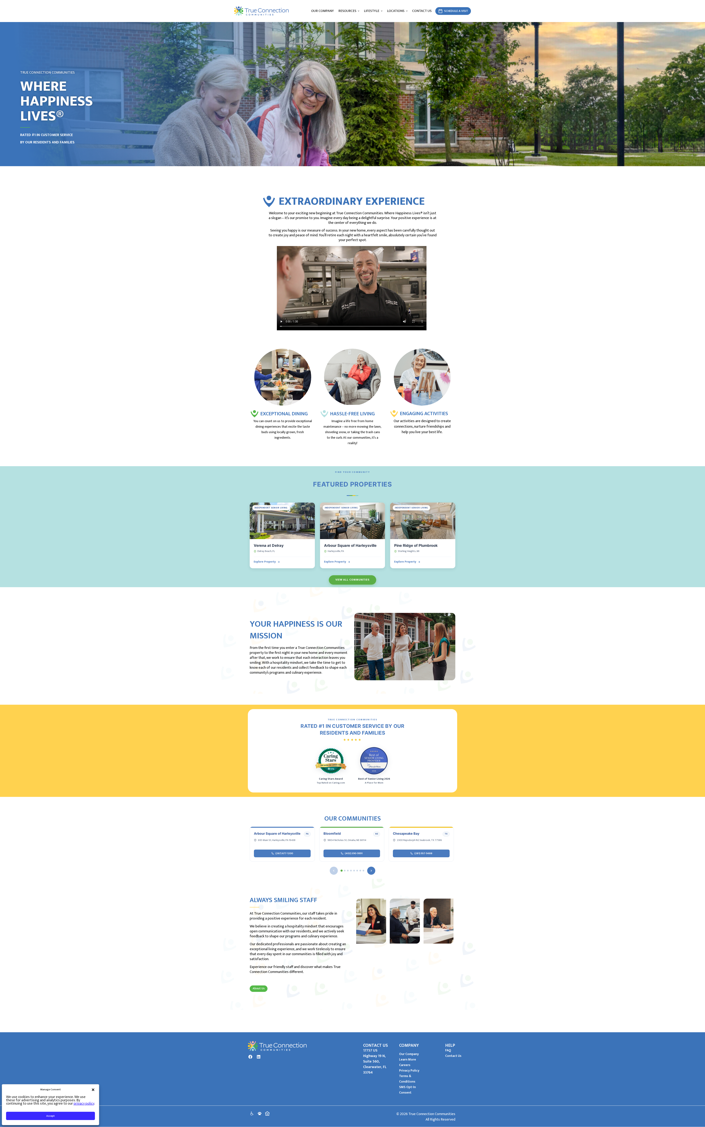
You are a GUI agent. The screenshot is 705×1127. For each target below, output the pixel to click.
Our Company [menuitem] (322, 11)
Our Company (409, 1054)
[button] (93, 1089)
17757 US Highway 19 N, (374, 1053)
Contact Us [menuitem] (422, 11)
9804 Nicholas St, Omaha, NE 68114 (347, 840)
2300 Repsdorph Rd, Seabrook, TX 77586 (419, 840)
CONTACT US (375, 1045)
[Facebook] (250, 1057)
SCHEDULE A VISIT (456, 11)
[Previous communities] (334, 871)
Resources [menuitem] (347, 11)
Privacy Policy (409, 1070)
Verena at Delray (269, 545)
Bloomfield (332, 833)
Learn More (407, 1059)
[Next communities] (371, 871)
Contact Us (453, 1056)
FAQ (448, 1050)
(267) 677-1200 (284, 853)
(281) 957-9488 (423, 853)
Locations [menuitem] (395, 11)
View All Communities (352, 579)
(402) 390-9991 (354, 853)
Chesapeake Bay (406, 833)
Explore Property (265, 561)
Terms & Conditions (407, 1078)
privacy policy (84, 1103)
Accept (50, 1116)
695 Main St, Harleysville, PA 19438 (276, 840)
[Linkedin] (258, 1057)
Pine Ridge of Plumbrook (416, 545)
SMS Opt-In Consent (407, 1089)
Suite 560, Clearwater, (373, 1064)
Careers (404, 1065)
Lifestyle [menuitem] (371, 11)
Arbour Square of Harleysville (350, 545)
